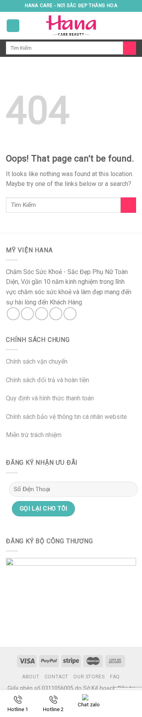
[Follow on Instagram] (27, 313)
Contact (56, 676)
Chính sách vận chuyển (36, 361)
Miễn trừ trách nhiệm (34, 435)
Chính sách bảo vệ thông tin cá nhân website (66, 416)
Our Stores (89, 676)
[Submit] (128, 205)
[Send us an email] (55, 313)
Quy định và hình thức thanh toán (50, 398)
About (30, 676)
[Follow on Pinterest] (70, 313)
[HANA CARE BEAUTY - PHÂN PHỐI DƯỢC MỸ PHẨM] (71, 26)
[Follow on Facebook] (13, 313)
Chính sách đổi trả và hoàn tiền (47, 380)
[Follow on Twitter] (41, 313)
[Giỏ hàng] (132, 25)
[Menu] (13, 25)
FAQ (115, 676)
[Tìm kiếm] (129, 48)
